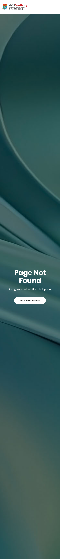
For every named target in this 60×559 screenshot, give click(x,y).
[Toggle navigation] (56, 7)
